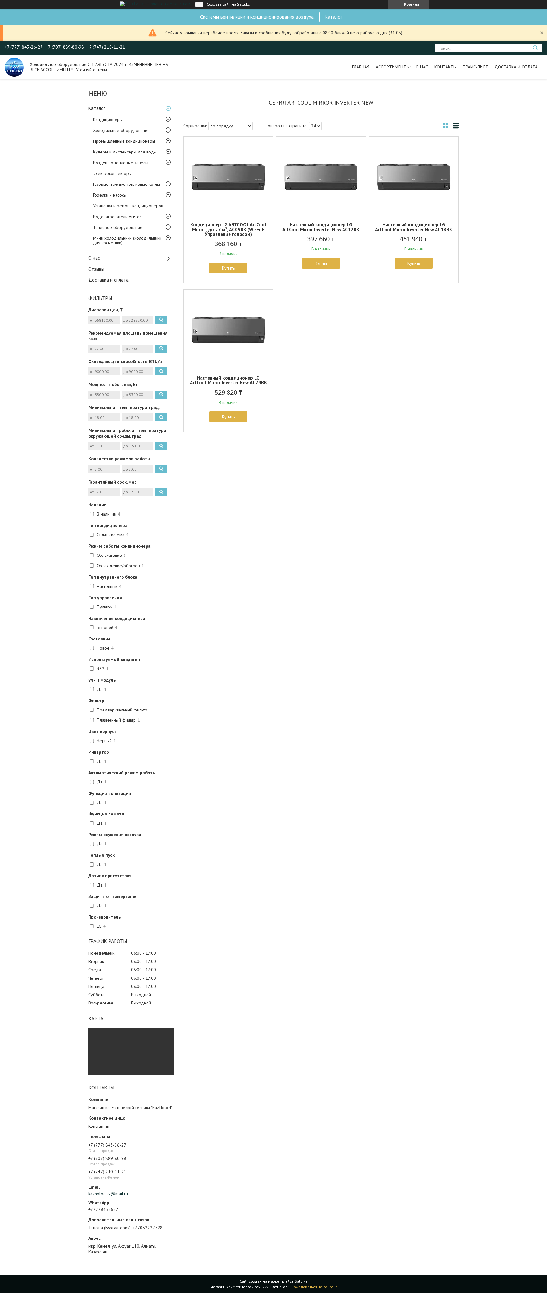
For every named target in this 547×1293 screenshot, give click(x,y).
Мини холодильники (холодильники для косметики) (127, 240)
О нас (422, 67)
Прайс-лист (475, 67)
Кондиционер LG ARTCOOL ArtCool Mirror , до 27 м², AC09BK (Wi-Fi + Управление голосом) (228, 229)
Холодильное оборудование (121, 130)
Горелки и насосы (110, 195)
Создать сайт (218, 4)
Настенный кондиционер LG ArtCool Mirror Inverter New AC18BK (413, 227)
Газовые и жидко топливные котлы (126, 184)
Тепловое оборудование (117, 227)
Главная (360, 67)
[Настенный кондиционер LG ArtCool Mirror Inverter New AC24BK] (228, 329)
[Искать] (535, 48)
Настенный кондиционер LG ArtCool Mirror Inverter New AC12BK (320, 227)
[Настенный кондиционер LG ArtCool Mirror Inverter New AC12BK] (321, 176)
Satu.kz (301, 1281)
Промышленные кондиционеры (124, 141)
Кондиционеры (108, 119)
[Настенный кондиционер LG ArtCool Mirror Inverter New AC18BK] (413, 176)
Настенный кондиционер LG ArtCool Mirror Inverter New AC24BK (228, 380)
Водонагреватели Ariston (117, 216)
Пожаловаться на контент (314, 1286)
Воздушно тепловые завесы (120, 163)
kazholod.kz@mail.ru (108, 1194)
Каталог (333, 17)
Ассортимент (391, 67)
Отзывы (96, 269)
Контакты (445, 67)
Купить (228, 268)
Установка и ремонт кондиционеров (128, 206)
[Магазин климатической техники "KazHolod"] (14, 67)
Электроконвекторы (112, 173)
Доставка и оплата (516, 67)
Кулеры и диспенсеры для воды (125, 152)
